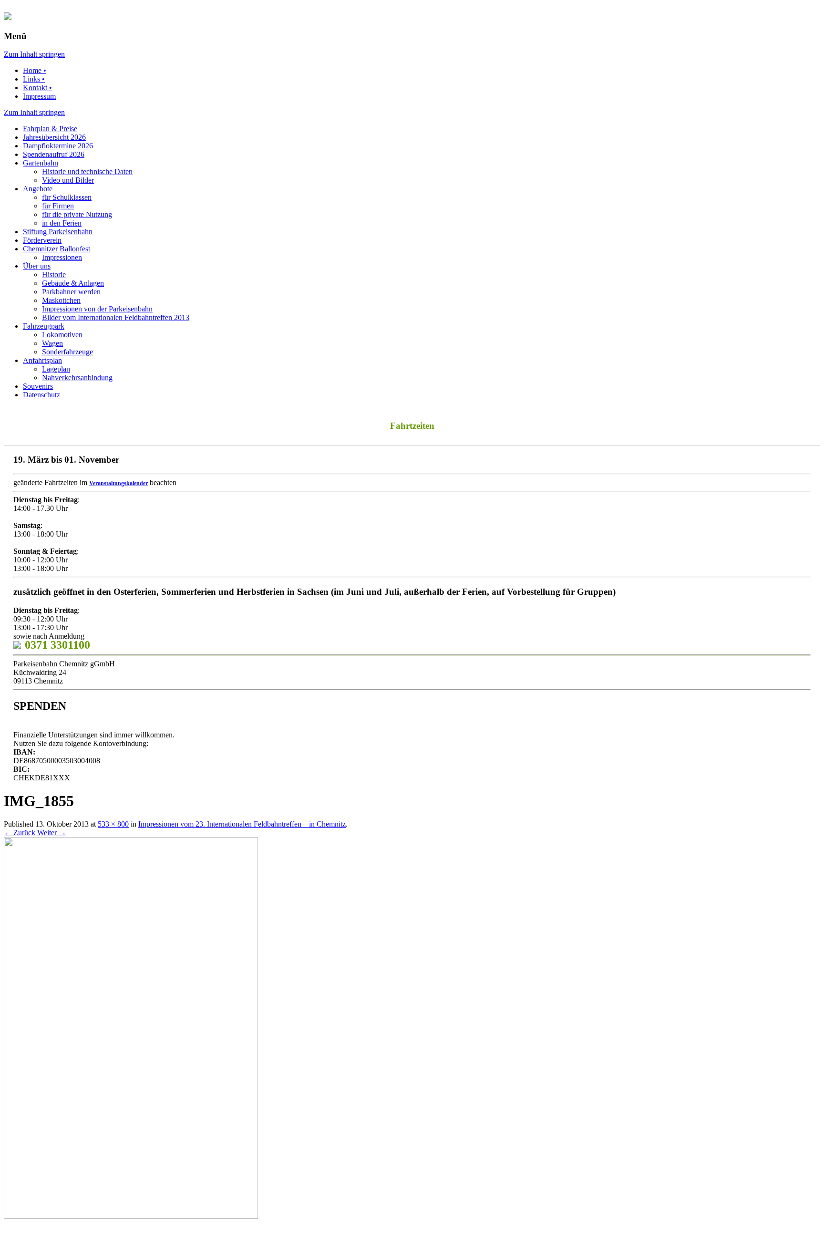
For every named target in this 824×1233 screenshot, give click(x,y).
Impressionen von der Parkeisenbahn (97, 309)
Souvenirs (38, 386)
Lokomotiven (62, 335)
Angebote (37, 189)
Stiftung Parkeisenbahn (58, 232)
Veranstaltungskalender (118, 483)
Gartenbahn (40, 163)
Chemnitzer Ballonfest (56, 249)
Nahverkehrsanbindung (77, 377)
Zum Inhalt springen (34, 54)
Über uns (37, 266)
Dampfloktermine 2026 (58, 146)
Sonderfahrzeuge (67, 352)
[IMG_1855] (131, 1216)
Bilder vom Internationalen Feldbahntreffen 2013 (115, 317)
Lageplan (56, 369)
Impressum (39, 96)
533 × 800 (113, 824)
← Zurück (19, 833)
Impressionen (62, 257)
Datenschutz (41, 395)
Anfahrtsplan (42, 360)
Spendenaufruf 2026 (53, 154)
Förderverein (42, 240)
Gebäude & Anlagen (73, 283)
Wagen (52, 343)
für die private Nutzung (77, 214)
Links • (34, 79)
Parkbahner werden (71, 292)
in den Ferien (62, 223)
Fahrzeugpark (43, 326)
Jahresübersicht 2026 (54, 137)
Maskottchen (61, 300)
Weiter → (51, 833)
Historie (54, 274)
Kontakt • (37, 87)
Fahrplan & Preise (50, 128)
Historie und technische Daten (87, 171)
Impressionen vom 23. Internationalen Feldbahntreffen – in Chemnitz (242, 824)
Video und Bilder (68, 180)
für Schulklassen (67, 197)
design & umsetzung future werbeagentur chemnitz (173, 1225)
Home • (34, 70)
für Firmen (58, 206)
